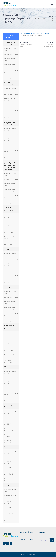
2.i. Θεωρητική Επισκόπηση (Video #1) (10, 89)
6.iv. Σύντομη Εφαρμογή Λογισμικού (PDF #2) (9, 270)
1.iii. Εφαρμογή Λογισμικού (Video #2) (10, 59)
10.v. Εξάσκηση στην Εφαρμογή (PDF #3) (8, 435)
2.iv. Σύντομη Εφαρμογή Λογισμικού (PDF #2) (9, 105)
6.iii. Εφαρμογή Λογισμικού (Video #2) (10, 264)
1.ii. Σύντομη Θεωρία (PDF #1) (11, 54)
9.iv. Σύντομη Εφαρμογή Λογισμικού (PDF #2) (9, 388)
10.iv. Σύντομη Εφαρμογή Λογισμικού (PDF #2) (10, 429)
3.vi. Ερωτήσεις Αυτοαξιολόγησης (8, 156)
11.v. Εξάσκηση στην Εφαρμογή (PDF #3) (8, 473)
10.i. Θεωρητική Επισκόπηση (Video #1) (10, 412)
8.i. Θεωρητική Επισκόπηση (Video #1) (10, 334)
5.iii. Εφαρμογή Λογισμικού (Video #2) (10, 226)
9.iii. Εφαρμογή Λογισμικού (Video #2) (10, 382)
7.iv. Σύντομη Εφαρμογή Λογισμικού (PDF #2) (9, 308)
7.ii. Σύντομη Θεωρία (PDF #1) (11, 297)
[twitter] (4, 543)
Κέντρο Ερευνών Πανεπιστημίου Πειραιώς (27, 540)
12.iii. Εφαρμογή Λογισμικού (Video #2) (10, 502)
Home (50, 16)
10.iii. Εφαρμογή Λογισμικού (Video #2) (10, 423)
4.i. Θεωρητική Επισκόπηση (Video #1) (10, 174)
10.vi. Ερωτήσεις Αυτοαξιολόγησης (8, 441)
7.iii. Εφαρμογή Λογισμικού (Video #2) (10, 302)
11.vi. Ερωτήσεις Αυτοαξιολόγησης (8, 479)
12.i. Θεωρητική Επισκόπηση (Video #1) (10, 490)
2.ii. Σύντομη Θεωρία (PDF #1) (11, 94)
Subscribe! (52, 540)
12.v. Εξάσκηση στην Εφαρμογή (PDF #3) (8, 513)
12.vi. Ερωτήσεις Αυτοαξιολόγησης (8, 519)
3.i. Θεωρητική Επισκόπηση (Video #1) (10, 129)
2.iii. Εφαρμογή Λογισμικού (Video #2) (10, 99)
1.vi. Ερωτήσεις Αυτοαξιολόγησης (8, 77)
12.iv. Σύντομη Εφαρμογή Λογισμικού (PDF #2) (10, 508)
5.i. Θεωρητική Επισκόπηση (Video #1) (10, 216)
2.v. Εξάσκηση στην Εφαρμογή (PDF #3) (11, 111)
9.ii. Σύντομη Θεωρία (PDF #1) (11, 377)
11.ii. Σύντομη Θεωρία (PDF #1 (11, 457)
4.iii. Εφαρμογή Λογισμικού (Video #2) (10, 184)
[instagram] (11, 543)
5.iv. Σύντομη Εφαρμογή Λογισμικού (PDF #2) (9, 231)
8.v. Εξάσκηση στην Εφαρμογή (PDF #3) (11, 355)
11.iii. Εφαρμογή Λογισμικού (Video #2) (10, 462)
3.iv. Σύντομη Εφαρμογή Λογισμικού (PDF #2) (9, 145)
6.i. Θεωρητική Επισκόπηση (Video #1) (10, 254)
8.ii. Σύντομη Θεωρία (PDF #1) (11, 339)
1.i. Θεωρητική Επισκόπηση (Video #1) (10, 49)
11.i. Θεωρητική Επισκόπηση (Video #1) (10, 452)
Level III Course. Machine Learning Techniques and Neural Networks (35, 33)
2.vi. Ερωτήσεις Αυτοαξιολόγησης (8, 116)
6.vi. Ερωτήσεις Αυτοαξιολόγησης (8, 281)
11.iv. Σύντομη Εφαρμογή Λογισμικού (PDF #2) (10, 467)
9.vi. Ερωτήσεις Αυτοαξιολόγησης (8, 399)
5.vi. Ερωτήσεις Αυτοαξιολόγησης (8, 243)
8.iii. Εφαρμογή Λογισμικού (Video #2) (10, 343)
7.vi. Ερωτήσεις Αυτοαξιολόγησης (8, 320)
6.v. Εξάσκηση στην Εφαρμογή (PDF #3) (11, 275)
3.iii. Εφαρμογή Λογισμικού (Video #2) (10, 139)
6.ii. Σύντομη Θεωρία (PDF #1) (11, 259)
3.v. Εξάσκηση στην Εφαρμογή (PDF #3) (11, 150)
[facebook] (7, 543)
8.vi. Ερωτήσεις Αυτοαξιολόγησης (8, 361)
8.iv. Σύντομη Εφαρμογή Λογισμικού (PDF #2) (9, 349)
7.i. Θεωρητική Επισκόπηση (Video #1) (10, 292)
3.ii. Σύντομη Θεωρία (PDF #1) (11, 134)
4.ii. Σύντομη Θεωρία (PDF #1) (11, 179)
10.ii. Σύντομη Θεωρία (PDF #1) (10, 418)
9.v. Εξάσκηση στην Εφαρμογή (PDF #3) (11, 393)
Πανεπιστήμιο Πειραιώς (25, 535)
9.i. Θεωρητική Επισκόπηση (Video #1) (10, 372)
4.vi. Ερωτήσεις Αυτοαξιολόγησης (8, 202)
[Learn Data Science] (9, 4)
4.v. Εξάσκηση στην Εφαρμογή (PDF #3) (11, 196)
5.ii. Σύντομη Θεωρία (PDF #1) (11, 221)
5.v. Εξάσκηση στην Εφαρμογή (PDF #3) (11, 237)
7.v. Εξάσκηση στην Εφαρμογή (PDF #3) (11, 314)
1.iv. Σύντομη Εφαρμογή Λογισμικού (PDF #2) (9, 65)
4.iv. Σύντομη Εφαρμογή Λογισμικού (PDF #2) (9, 190)
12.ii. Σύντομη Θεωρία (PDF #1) (10, 496)
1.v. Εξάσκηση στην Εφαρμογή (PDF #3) (11, 71)
